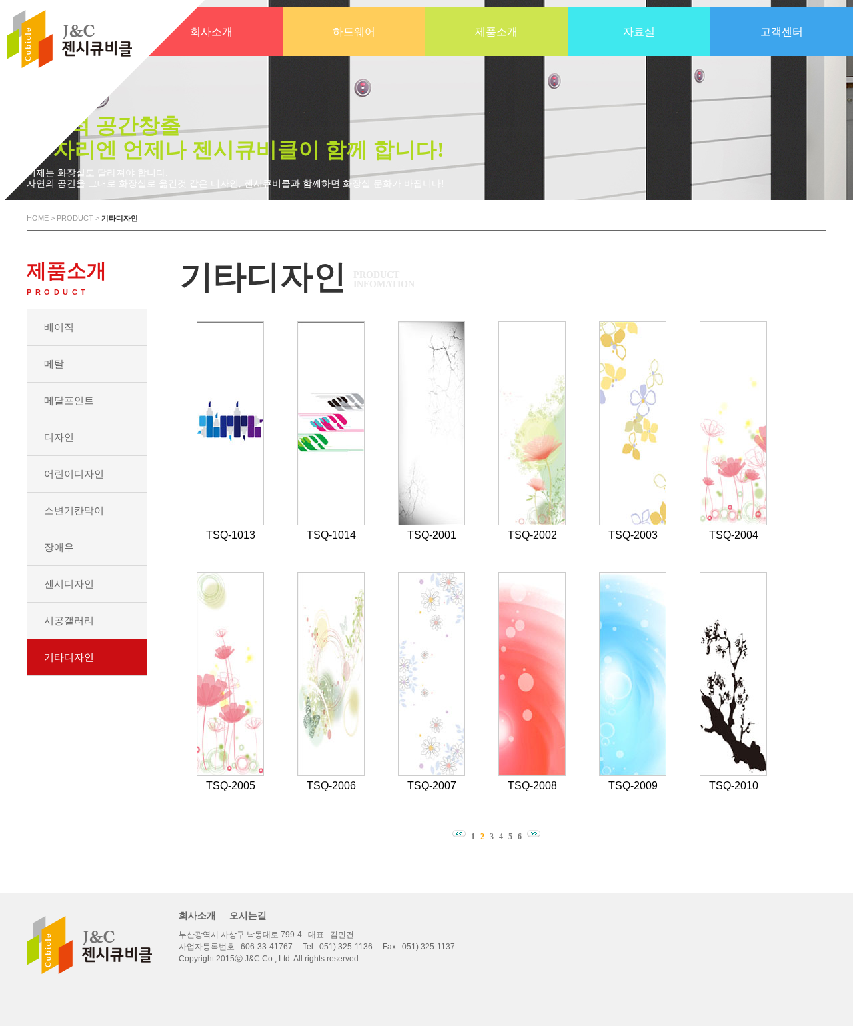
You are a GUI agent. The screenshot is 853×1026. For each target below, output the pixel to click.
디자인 (59, 437)
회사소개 (197, 915)
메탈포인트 (69, 400)
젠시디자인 (69, 583)
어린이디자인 (74, 473)
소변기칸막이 (74, 510)
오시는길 (248, 915)
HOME (38, 218)
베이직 (59, 327)
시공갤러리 (69, 620)
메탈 (54, 363)
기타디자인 (69, 657)
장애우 (59, 547)
